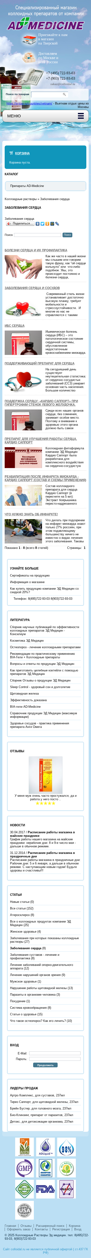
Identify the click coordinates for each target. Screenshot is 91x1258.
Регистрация (61, 1229)
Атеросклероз (20, 915)
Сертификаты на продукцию (30, 575)
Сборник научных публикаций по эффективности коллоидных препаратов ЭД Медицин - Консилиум (44, 630)
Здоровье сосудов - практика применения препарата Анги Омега (39, 725)
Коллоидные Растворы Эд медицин (40, 1235)
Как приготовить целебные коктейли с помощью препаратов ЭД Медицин (44, 672)
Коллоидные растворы (21, 199)
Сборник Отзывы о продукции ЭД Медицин (40, 680)
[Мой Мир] (52, 224)
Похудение (17, 1001)
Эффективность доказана (28, 700)
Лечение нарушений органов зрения (35, 975)
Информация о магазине (27, 582)
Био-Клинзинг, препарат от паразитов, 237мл (41, 1115)
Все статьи (18, 908)
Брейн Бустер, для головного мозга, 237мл (40, 1108)
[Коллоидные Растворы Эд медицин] (45, 15)
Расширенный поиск (50, 1226)
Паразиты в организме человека (33, 994)
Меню (14, 116)
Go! (65, 94)
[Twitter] (42, 224)
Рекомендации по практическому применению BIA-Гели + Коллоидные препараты (42, 655)
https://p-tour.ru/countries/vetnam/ (29, 103)
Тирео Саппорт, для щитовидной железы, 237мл (44, 1102)
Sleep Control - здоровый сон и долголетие (40, 687)
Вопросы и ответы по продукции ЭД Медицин (42, 664)
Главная (10, 1226)
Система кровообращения (28, 1007)
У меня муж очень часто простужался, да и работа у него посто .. (46, 797)
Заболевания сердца (55, 199)
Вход (77, 1229)
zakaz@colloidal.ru (62, 84)
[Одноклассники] (47, 224)
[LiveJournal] (57, 224)
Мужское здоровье (23, 981)
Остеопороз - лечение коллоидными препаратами (45, 647)
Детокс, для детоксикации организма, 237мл (41, 1121)
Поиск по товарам (17, 94)
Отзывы (26, 1226)
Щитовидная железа (24, 693)
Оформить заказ (18, 1229)
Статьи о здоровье (23, 1014)
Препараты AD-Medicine (27, 186)
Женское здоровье (23, 931)
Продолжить (45, 1065)
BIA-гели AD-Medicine (25, 706)
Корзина (22, 153)
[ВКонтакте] (37, 224)
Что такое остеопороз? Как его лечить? (38, 1021)
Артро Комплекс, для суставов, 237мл (37, 1095)
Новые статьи (19, 902)
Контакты (41, 1229)
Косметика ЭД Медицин (27, 640)
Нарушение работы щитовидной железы (38, 988)
